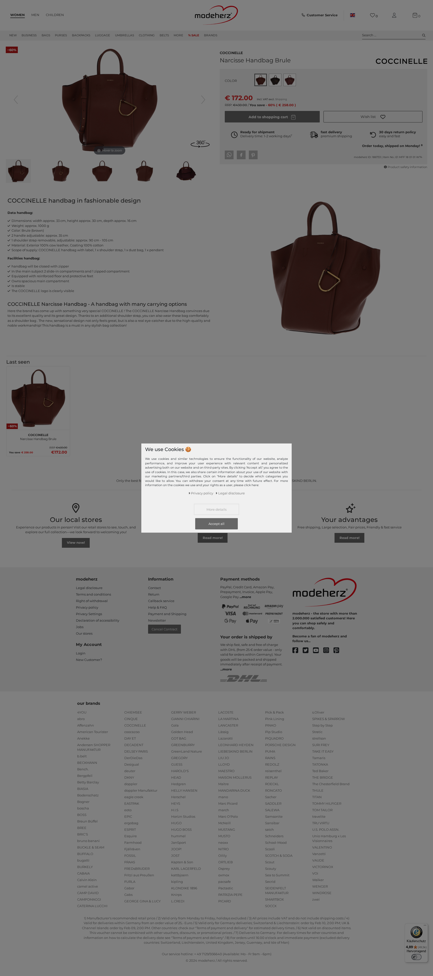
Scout (269, 862)
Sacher (270, 797)
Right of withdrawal (92, 601)
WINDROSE (322, 893)
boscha (83, 808)
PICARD (224, 901)
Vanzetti (319, 854)
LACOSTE (226, 712)
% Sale (193, 35)
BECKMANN (87, 763)
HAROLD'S (180, 771)
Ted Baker (320, 771)
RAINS (270, 758)
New (13, 35)
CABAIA (83, 873)
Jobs (79, 627)
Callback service (161, 601)
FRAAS (129, 862)
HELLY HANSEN (184, 790)
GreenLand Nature (186, 751)
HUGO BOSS (181, 829)
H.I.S (174, 810)
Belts (164, 35)
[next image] (203, 99)
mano (223, 797)
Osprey (224, 869)
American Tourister (92, 732)
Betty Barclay (88, 782)
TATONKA (320, 764)
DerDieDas (133, 758)
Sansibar (272, 823)
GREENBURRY (183, 745)
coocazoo (132, 732)
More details (216, 509)
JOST (175, 856)
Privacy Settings (89, 614)
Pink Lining (274, 719)
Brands (210, 35)
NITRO (223, 849)
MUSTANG (226, 829)
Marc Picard (228, 803)
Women (17, 15)
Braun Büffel (87, 821)
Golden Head (182, 732)
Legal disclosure (89, 588)
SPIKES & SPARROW (328, 719)
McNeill (224, 823)
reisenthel (273, 771)
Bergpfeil (84, 776)
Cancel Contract (164, 629)
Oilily (222, 856)
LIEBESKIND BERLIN (235, 751)
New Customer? (89, 660)
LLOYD (224, 764)
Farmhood (133, 843)
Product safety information (407, 167)
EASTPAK (131, 803)
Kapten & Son (182, 862)
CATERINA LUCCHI (92, 906)
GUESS (176, 764)
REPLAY (271, 777)
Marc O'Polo (228, 816)
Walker (318, 880)
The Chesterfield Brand (331, 784)
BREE (81, 828)
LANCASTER (228, 725)
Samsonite (274, 816)
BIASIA (82, 789)
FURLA (129, 882)
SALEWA (272, 810)
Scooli (270, 849)
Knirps (176, 895)
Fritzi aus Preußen (139, 875)
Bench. (83, 769)
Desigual (131, 764)
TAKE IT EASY (323, 751)
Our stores (84, 633)
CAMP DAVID (88, 893)
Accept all (216, 524)
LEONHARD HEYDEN (236, 745)
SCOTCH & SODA (278, 856)
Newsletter (157, 620)
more (246, 597)
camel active (87, 886)
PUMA (270, 751)
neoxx (223, 843)
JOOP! (176, 849)
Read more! (213, 538)
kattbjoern (179, 875)
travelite (319, 816)
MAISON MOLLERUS (235, 777)
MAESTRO (226, 771)
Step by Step (322, 725)
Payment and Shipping (167, 614)
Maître (223, 784)
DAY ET (130, 738)
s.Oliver (318, 712)
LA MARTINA (228, 719)
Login (80, 653)
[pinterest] (339, 650)
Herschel (178, 797)
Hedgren (178, 784)
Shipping (281, 99)
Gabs (128, 895)
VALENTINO (322, 847)
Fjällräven (132, 849)
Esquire (130, 836)
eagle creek (133, 797)
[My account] (395, 15)
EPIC (128, 816)
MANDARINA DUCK (234, 790)
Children (55, 15)
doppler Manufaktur (140, 790)
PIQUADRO (274, 738)
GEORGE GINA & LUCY (142, 901)
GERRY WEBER (183, 712)
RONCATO (273, 790)
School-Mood (276, 843)
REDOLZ (272, 764)
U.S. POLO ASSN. (325, 829)
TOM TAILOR (322, 810)
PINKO (270, 725)
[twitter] (308, 650)
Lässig (223, 732)
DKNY (129, 777)
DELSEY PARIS (136, 751)
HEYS (175, 803)
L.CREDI (177, 901)
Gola (175, 725)
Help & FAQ (157, 607)
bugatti (83, 860)
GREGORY (179, 758)
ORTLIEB (225, 862)
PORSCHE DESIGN (280, 745)
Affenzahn (85, 725)
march (223, 810)
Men (35, 15)
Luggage (102, 35)
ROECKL (272, 784)
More (178, 35)
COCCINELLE (231, 52)
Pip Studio (273, 732)
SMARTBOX (274, 899)
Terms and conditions (93, 594)
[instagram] (328, 650)
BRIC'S (82, 834)
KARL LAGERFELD (186, 869)
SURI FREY (320, 745)
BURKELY (85, 867)
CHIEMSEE (133, 712)
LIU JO (223, 758)
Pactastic (225, 888)
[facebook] (297, 650)
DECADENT (133, 745)
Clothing (147, 35)
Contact (154, 588)
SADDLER (273, 803)
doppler (130, 784)
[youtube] (318, 650)
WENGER (320, 886)
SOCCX (271, 906)
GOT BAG (178, 738)
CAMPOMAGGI (89, 899)
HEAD (176, 777)
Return (153, 594)
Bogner (83, 802)
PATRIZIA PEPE (230, 895)
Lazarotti (225, 738)
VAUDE (318, 860)
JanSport (178, 843)
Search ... (369, 35)
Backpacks (81, 35)
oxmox (223, 875)
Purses (61, 35)
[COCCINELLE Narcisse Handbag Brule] (18, 171)
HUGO (176, 823)
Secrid (270, 882)
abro (81, 719)
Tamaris (318, 758)
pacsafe (224, 882)
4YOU (81, 712)
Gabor (129, 888)
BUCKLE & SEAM (90, 847)
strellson (319, 738)
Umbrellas (124, 35)
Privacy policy (87, 607)
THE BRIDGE (322, 777)
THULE (317, 790)
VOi (315, 873)
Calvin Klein (87, 880)
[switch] (416, 957)
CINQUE (131, 719)
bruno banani (88, 841)
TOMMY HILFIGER (326, 803)
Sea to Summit (277, 875)
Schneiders (274, 836)
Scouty (270, 869)
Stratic (317, 732)
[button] (372, 116)
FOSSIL (130, 856)
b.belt (82, 756)
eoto (128, 810)
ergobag (131, 823)
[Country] (352, 15)
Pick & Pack (274, 712)
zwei (316, 899)
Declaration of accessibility (97, 620)
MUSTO (224, 836)
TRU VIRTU (320, 823)
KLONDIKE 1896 (184, 888)
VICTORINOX (322, 867)
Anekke (83, 738)
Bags (46, 35)
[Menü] (425, 926)
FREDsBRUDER (137, 869)
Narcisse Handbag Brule (38, 436)
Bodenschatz (88, 795)
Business (29, 35)
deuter (129, 771)
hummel (178, 836)
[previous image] (15, 99)
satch (269, 829)
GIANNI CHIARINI (185, 719)
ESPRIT (130, 829)
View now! (76, 542)
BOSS (81, 815)
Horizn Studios (183, 816)
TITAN (317, 797)
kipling (177, 882)
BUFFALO (85, 854)
